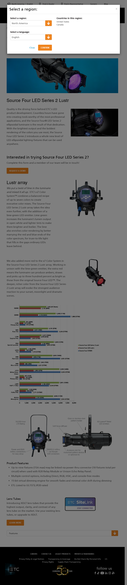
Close (32, 47)
